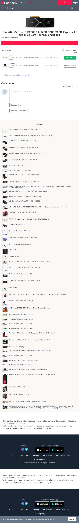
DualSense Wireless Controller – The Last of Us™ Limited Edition (30, 350)
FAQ (27, 455)
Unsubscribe (47, 455)
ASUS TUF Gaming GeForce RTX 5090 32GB (24, 175)
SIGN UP (65, 3)
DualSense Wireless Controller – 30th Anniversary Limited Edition (30, 136)
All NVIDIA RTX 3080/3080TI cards (21, 314)
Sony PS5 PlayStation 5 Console (20, 231)
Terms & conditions (62, 455)
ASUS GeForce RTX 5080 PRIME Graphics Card (25, 196)
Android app (19, 423)
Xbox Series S (13, 287)
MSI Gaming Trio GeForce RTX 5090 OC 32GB (24, 201)
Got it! (71, 519)
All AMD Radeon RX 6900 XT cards (20, 324)
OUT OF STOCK (70, 66)
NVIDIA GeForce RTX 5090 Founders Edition (23, 147)
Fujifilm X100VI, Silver (16, 165)
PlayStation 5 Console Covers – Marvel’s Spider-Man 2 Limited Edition (32, 374)
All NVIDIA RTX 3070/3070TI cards (21, 328)
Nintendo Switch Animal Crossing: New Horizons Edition (27, 401)
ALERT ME (39, 43)
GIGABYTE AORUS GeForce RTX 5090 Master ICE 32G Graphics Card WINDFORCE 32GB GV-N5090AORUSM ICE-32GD (40, 187)
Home (11, 455)
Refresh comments (18, 111)
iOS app (9, 423)
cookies (20, 519)
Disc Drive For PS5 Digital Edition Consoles (23, 129)
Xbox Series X (13, 249)
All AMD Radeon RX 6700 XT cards (20, 364)
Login (75, 3)
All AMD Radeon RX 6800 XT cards (20, 356)
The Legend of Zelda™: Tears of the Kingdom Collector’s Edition (30, 340)
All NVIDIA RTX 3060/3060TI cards (21, 319)
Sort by (65, 86)
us (26, 3)
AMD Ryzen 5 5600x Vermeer (19, 394)
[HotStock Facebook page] (22, 449)
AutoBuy (36, 455)
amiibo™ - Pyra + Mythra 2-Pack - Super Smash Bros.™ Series (29, 261)
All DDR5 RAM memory (16, 347)
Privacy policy (39, 459)
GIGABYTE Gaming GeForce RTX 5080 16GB (24, 182)
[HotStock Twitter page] (26, 449)
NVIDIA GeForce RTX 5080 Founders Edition (23, 141)
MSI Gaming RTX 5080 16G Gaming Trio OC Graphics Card (28, 191)
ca (31, 3)
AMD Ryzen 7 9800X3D (17, 387)
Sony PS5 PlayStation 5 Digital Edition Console (24, 267)
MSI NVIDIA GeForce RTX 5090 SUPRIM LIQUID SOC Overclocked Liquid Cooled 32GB (38, 207)
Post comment (17, 105)
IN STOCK (70, 58)
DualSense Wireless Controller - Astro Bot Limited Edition (28, 369)
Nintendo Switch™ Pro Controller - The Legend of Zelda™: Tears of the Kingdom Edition (38, 294)
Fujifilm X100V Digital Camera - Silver (21, 274)
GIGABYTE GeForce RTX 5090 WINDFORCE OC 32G (26, 153)
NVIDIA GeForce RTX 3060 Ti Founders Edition (24, 281)
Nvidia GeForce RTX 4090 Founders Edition (23, 360)
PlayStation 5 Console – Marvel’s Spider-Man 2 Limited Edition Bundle (32, 333)
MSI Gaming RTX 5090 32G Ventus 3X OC (23, 160)
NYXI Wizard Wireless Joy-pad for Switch (23, 238)
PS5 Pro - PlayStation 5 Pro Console (21, 300)
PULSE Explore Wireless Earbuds (20, 244)
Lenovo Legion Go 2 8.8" (17, 224)
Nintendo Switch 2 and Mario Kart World (22, 212)
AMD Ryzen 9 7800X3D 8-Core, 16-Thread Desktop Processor (30, 308)
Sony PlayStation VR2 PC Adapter (20, 170)
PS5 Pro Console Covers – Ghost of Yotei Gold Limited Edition (29, 219)
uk (21, 3)
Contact (20, 455)
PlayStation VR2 (14, 256)
